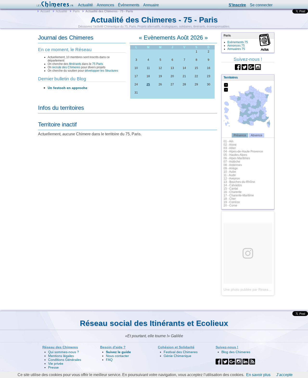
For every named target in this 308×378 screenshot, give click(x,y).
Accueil (45, 11)
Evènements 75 (237, 42)
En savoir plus (258, 375)
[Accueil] (55, 4)
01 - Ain (228, 141)
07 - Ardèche (232, 161)
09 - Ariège (231, 168)
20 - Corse (230, 205)
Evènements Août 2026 (173, 37)
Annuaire (151, 5)
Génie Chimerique (177, 356)
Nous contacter (117, 356)
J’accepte (284, 375)
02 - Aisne (230, 144)
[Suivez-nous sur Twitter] (244, 67)
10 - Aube (230, 171)
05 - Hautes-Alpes (235, 155)
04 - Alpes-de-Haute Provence (243, 151)
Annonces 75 (236, 45)
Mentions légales (61, 356)
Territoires (231, 77)
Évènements (128, 5)
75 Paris (97, 64)
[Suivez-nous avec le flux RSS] (252, 361)
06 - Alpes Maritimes (237, 158)
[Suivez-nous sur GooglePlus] (251, 67)
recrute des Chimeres (66, 67)
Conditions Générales (64, 360)
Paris (76, 11)
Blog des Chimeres (235, 352)
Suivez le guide (118, 352)
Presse (53, 367)
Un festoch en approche (67, 88)
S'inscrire (237, 5)
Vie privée (55, 363)
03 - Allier (230, 148)
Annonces (105, 5)
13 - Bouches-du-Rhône (239, 182)
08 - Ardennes (233, 165)
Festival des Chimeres (181, 352)
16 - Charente (233, 192)
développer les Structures (101, 70)
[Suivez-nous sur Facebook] (238, 67)
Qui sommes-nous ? (63, 352)
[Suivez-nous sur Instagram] (258, 67)
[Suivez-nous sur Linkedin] (245, 361)
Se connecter (261, 5)
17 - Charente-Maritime (239, 195)
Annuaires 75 (236, 49)
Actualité (85, 5)
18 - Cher (230, 198)
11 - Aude (230, 175)
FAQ (109, 360)
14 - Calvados (233, 185)
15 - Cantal (231, 188)
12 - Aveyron (232, 178)
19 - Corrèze (232, 202)
